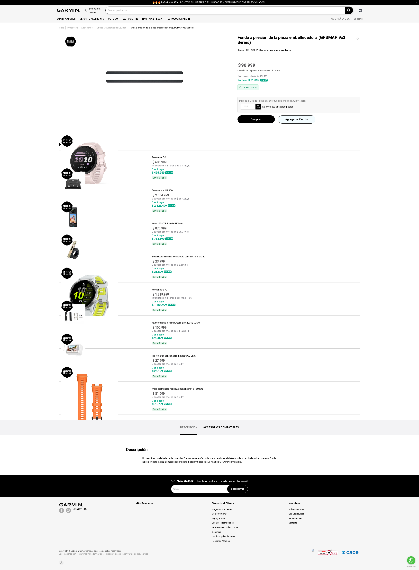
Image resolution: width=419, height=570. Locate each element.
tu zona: (92, 12)
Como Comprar (219, 514)
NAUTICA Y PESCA (152, 19)
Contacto (293, 523)
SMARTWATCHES (65, 19)
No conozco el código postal (277, 106)
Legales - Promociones (223, 523)
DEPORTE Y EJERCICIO (92, 19)
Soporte (358, 19)
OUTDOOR (113, 19)
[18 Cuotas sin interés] (67, 141)
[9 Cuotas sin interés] (70, 41)
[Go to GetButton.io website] (411, 567)
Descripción (188, 427)
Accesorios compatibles (221, 427)
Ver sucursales (295, 518)
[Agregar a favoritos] (357, 38)
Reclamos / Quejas (221, 541)
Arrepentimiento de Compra (225, 527)
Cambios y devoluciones (223, 536)
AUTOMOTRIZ (130, 19)
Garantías (216, 532)
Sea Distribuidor (296, 514)
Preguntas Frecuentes (222, 509)
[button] (256, 119)
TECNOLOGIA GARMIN (178, 19)
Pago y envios (218, 518)
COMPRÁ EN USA (340, 19)
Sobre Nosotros (296, 509)
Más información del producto (275, 50)
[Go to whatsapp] (411, 560)
